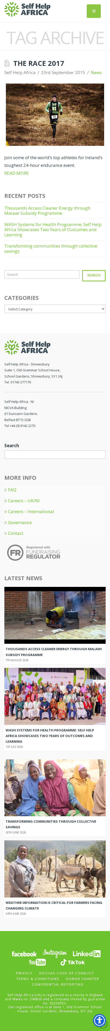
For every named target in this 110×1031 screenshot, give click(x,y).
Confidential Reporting (58, 984)
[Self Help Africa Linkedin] (86, 953)
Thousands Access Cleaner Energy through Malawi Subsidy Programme (47, 210)
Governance (20, 522)
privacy (24, 973)
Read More (16, 173)
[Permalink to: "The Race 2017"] (55, 115)
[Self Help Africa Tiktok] (73, 962)
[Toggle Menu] (94, 11)
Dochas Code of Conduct (66, 973)
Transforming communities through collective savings (50, 248)
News (96, 72)
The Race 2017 (38, 63)
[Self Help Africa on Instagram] (55, 953)
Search (94, 275)
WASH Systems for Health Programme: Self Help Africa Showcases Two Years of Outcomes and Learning (53, 229)
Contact (15, 533)
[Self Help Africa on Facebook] (24, 953)
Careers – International (31, 511)
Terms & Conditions (37, 978)
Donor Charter (82, 978)
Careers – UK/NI (24, 500)
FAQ (12, 489)
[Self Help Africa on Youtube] (38, 962)
